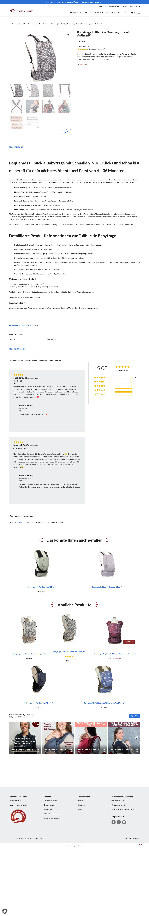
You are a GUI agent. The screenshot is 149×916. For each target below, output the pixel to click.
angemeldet (21, 522)
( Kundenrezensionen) (96, 49)
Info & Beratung (113, 13)
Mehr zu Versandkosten (118, 805)
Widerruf (42, 838)
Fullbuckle (44, 24)
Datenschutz (29, 838)
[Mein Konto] (138, 12)
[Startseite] (21, 12)
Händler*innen (114, 6)
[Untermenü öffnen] (139, 6)
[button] (68, 35)
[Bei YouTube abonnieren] (124, 822)
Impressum (19, 838)
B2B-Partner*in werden (51, 814)
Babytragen (75, 13)
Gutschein (99, 13)
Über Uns (102, 6)
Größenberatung (49, 805)
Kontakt (124, 6)
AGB (36, 838)
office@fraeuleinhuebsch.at (18, 805)
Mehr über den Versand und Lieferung (123, 809)
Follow (136, 716)
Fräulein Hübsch (14, 24)
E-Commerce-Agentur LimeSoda (74, 846)
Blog (131, 6)
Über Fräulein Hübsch (50, 801)
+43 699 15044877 (16, 801)
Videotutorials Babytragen (52, 818)
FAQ (125, 13)
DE (137, 6)
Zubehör (87, 13)
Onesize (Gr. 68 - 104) (58, 24)
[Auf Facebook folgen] (113, 822)
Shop (25, 24)
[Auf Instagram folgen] (119, 822)
